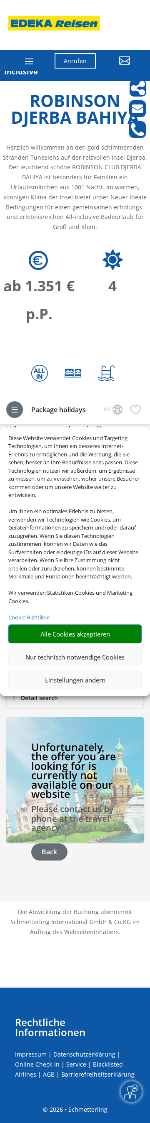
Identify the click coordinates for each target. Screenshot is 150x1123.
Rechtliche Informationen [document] (50, 1027)
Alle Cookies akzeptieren (75, 634)
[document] (75, 111)
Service (76, 1064)
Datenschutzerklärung (84, 1054)
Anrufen (75, 61)
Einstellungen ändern (75, 680)
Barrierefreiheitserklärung (98, 1074)
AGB (49, 1074)
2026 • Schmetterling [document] (78, 1109)
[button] (119, 67)
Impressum (31, 1054)
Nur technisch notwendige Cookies (75, 657)
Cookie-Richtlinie (29, 617)
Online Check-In (37, 1064)
